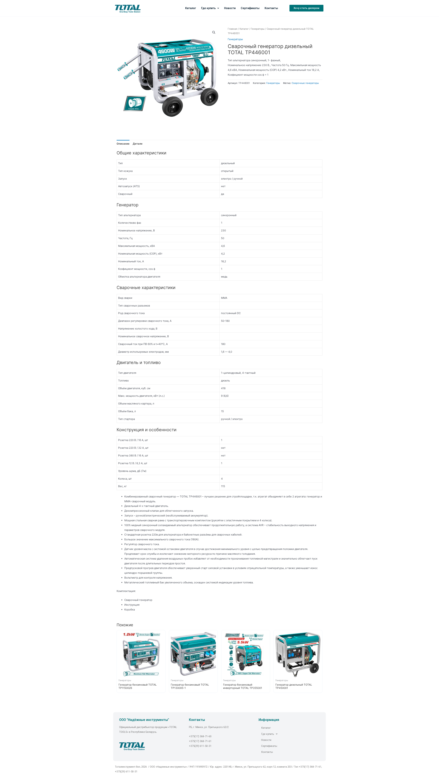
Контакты (271, 8)
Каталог (190, 8)
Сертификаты (250, 8)
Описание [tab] (123, 143)
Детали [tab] (137, 143)
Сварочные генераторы (305, 83)
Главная (232, 28)
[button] (306, 8)
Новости (230, 8)
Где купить (208, 8)
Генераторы (257, 28)
